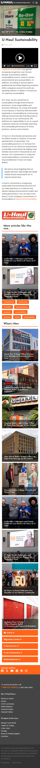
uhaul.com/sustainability (26, 199)
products (7, 312)
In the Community (7, 704)
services (7, 317)
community (22, 302)
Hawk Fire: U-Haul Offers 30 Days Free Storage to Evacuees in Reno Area (19, 356)
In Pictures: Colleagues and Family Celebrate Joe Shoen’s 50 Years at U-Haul (20, 261)
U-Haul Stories (25, 32)
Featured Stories (7, 709)
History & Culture (10, 32)
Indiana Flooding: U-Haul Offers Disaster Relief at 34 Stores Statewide (18, 390)
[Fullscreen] (35, 66)
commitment (9, 302)
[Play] (5, 66)
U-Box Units (5, 728)
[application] (20, 58)
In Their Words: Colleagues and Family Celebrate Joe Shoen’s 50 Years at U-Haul (18, 294)
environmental (21, 307)
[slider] (18, 65)
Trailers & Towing (7, 725)
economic (7, 307)
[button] (20, 58)
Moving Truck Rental (8, 723)
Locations (4, 736)
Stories (3, 701)
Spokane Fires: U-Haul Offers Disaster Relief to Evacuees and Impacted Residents (20, 624)
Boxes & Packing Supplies (10, 733)
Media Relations (7, 706)
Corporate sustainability (12, 69)
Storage (4, 731)
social (17, 317)
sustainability (29, 317)
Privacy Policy (5, 763)
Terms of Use (16, 763)
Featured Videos (7, 712)
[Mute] (32, 66)
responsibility (20, 312)
